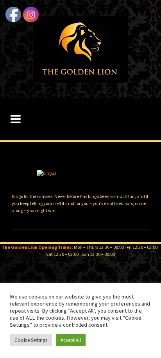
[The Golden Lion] (80, 48)
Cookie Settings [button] (30, 340)
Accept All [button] (71, 340)
